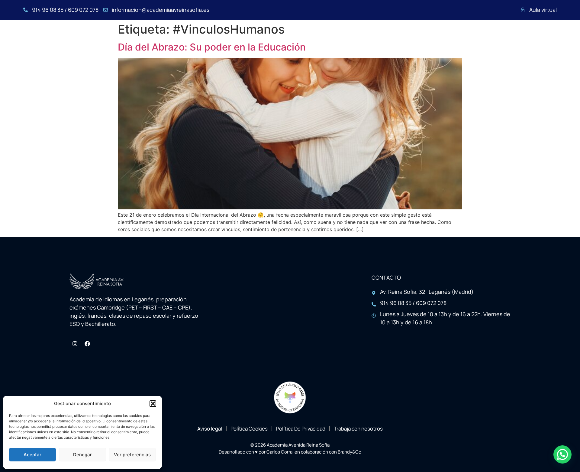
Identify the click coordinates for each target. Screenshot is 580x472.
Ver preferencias (132, 454)
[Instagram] (74, 343)
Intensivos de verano (358, 38)
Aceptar (32, 454)
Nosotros (238, 38)
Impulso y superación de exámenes (449, 38)
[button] (153, 404)
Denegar (82, 454)
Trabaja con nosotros (358, 428)
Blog (515, 38)
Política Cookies (249, 428)
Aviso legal (209, 428)
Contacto (544, 38)
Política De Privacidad (300, 428)
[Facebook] (87, 343)
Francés (307, 38)
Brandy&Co (349, 452)
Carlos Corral (280, 452)
